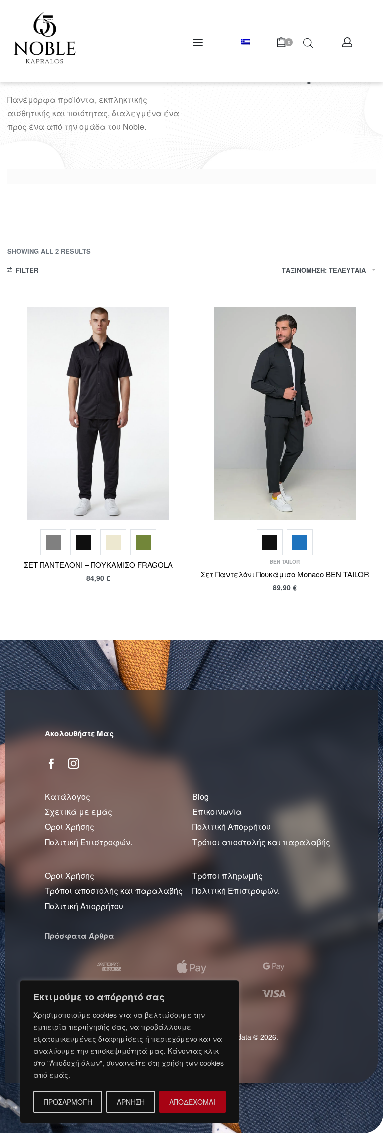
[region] (129, 1051)
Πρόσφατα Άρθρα (79, 935)
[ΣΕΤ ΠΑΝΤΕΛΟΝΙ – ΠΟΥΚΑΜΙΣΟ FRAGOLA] (98, 413)
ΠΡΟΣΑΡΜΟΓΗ (68, 1102)
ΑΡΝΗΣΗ (131, 1102)
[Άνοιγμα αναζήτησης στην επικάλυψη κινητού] (288, 42)
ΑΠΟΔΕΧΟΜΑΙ (192, 1102)
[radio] (53, 542)
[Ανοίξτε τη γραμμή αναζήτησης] (308, 42)
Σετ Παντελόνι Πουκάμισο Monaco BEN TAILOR (285, 574)
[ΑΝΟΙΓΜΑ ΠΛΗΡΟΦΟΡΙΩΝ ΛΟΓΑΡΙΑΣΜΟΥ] (347, 42)
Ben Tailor (285, 561)
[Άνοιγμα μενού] (197, 42)
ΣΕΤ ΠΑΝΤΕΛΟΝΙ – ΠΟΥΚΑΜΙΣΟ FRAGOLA (98, 564)
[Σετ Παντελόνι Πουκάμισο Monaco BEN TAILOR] (285, 413)
